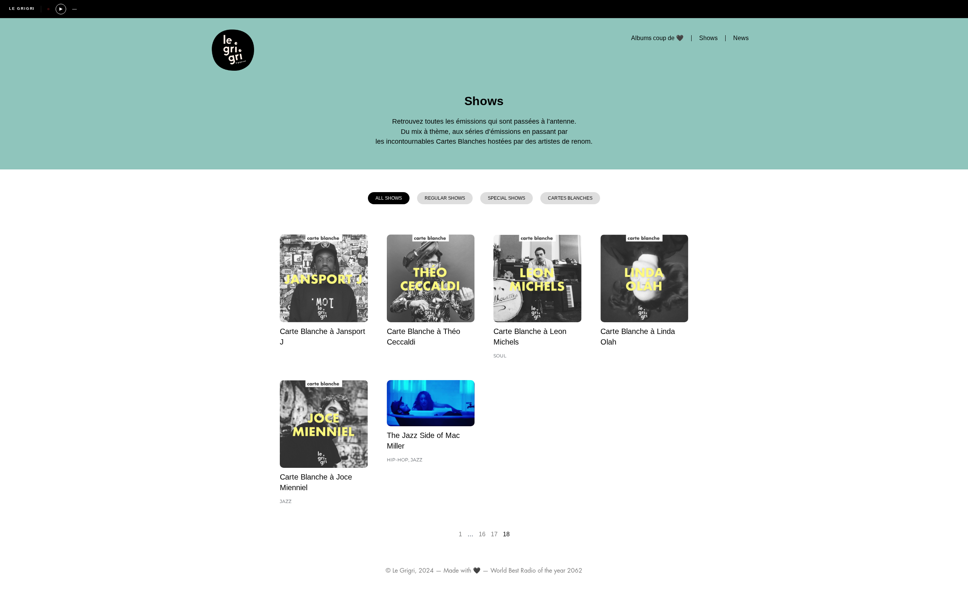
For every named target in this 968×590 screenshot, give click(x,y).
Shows (708, 38)
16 (482, 534)
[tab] (389, 198)
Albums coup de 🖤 (657, 38)
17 (494, 534)
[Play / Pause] (61, 9)
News (741, 38)
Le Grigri (22, 8)
